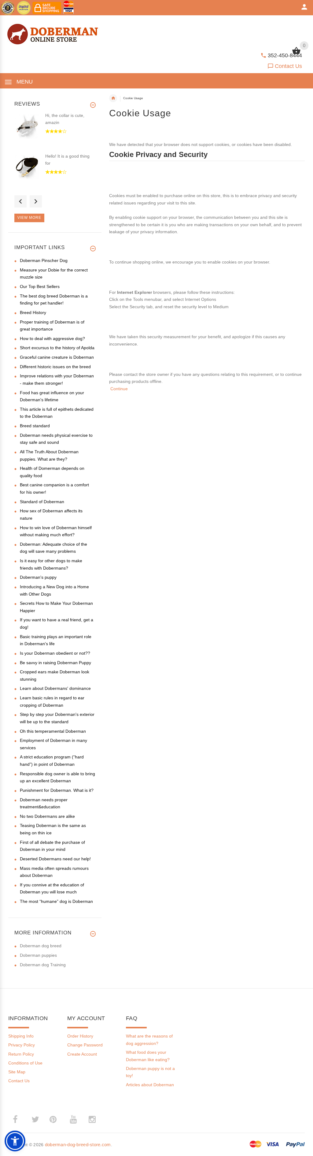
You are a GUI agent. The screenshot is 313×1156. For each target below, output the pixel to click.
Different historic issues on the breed (55, 366)
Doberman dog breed (40, 945)
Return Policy (21, 1054)
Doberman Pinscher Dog (44, 260)
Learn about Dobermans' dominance (55, 688)
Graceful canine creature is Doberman (57, 357)
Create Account (82, 1054)
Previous (20, 201)
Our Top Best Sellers (40, 286)
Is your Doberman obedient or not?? (55, 653)
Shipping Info (21, 1036)
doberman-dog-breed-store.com (78, 1144)
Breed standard (35, 425)
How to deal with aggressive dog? (52, 338)
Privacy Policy (21, 1044)
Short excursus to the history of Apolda (57, 347)
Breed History (33, 312)
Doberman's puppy (38, 577)
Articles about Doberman (150, 1084)
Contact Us (288, 66)
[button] (15, 1141)
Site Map (16, 1071)
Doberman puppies (38, 955)
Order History (80, 1036)
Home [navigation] (113, 98)
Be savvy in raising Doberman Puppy (55, 662)
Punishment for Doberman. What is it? (57, 790)
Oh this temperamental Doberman (53, 731)
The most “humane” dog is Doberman (56, 901)
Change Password (85, 1044)
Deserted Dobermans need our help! (55, 858)
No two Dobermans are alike (47, 816)
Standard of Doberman (42, 501)
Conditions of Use (25, 1063)
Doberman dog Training (43, 964)
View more (29, 217)
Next (36, 201)
